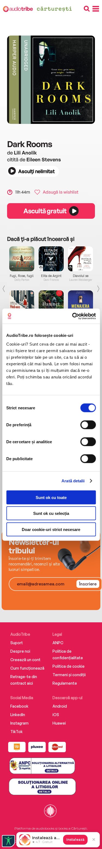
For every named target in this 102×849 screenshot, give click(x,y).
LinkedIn (17, 714)
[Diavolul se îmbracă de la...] (80, 258)
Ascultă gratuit (44, 211)
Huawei (59, 723)
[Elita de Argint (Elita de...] (51, 258)
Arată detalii (73, 481)
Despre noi (20, 651)
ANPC (57, 642)
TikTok (16, 731)
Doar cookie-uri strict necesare (51, 529)
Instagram (19, 723)
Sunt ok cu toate (51, 497)
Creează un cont (25, 659)
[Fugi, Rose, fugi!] (21, 258)
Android (59, 706)
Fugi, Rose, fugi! (22, 276)
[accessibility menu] (8, 841)
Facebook (19, 706)
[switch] (88, 424)
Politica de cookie (68, 666)
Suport (16, 642)
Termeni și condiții (69, 674)
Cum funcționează (27, 668)
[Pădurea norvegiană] (21, 302)
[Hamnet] (51, 302)
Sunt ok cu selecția (51, 513)
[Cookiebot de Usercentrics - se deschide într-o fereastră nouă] (73, 316)
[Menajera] (80, 302)
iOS (55, 714)
